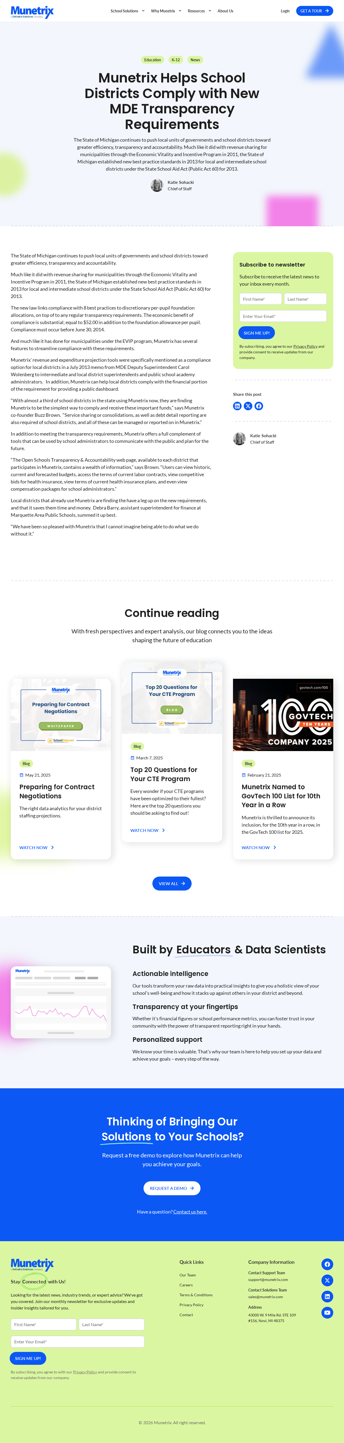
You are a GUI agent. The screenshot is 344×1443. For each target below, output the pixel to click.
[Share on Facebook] (259, 406)
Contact (186, 1314)
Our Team (188, 1275)
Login (285, 11)
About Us (225, 11)
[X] (327, 1280)
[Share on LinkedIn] (237, 406)
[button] (128, 11)
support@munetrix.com (268, 1279)
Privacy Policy (85, 1372)
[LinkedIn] (327, 1296)
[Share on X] (248, 406)
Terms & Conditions (196, 1295)
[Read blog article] (61, 715)
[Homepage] (57, 12)
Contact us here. (190, 1212)
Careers (186, 1285)
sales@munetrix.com (265, 1296)
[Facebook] (327, 1264)
